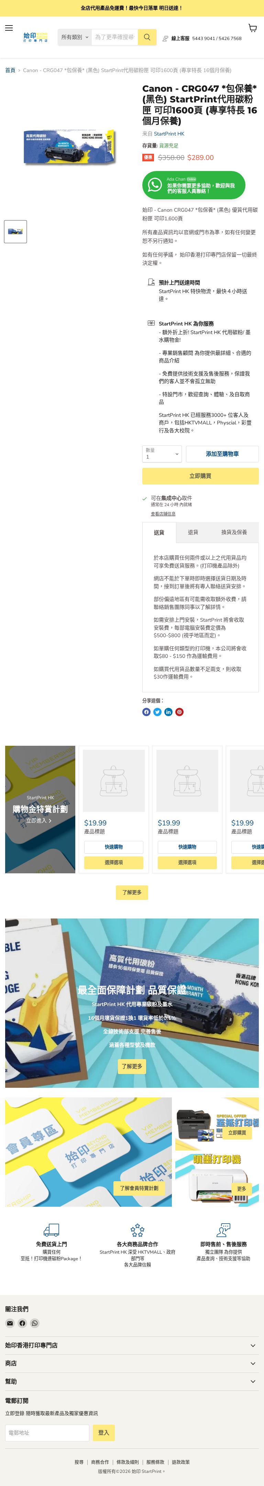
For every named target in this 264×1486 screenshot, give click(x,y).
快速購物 (114, 847)
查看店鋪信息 (163, 514)
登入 (103, 1433)
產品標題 (94, 831)
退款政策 (181, 1462)
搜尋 (79, 1462)
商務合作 (100, 1462)
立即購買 (200, 476)
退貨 (193, 532)
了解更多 (132, 892)
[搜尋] (147, 37)
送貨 (159, 532)
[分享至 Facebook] (146, 712)
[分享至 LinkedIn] (168, 712)
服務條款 (155, 1462)
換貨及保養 (234, 532)
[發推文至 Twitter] (157, 712)
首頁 (10, 70)
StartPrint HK (169, 133)
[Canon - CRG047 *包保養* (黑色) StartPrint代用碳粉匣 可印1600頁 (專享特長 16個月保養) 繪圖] (15, 232)
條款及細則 (128, 1462)
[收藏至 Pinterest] (179, 712)
